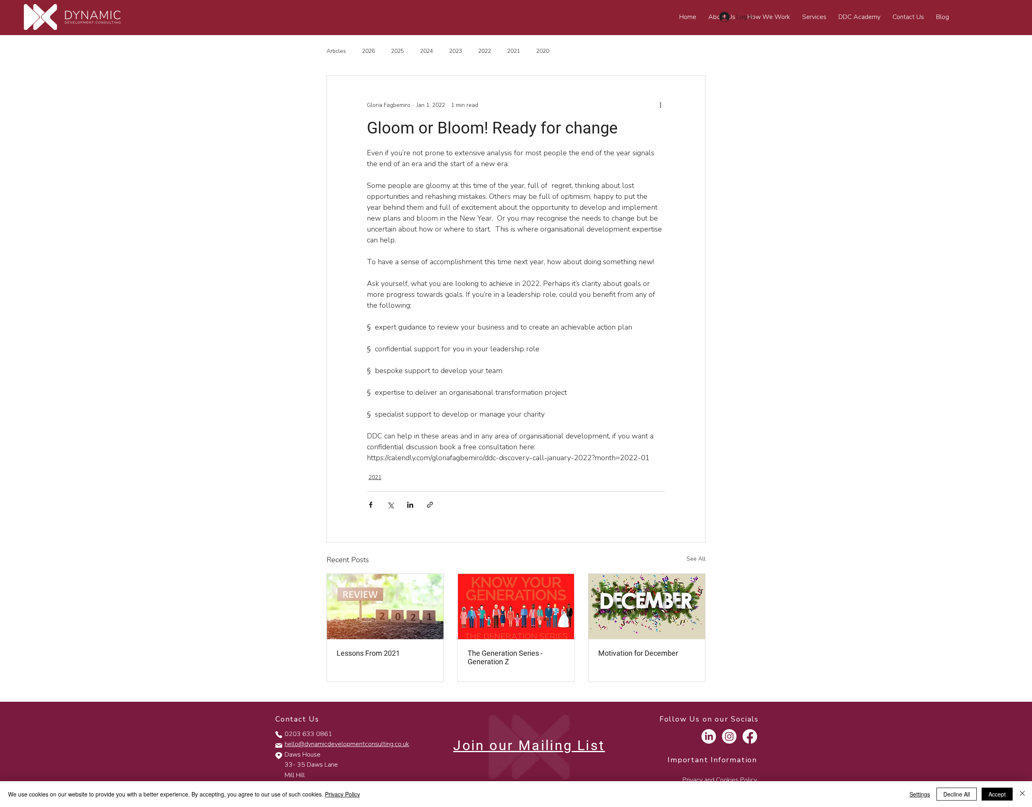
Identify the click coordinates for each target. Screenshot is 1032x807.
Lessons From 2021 (368, 653)
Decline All (956, 794)
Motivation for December (638, 653)
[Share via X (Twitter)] (390, 505)
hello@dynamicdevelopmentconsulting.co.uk (347, 744)
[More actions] (660, 105)
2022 (484, 51)
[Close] (1022, 794)
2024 (426, 51)
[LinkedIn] (708, 736)
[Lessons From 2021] (385, 606)
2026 (368, 51)
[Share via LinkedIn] (410, 505)
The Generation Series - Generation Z (505, 657)
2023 (455, 51)
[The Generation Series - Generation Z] (516, 606)
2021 (513, 51)
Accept (997, 794)
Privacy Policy (342, 794)
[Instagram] (729, 736)
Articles (336, 51)
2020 (542, 51)
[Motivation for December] (647, 606)
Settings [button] (919, 794)
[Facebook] (750, 736)
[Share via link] (430, 505)
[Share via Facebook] (371, 505)
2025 (397, 51)
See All (696, 559)
